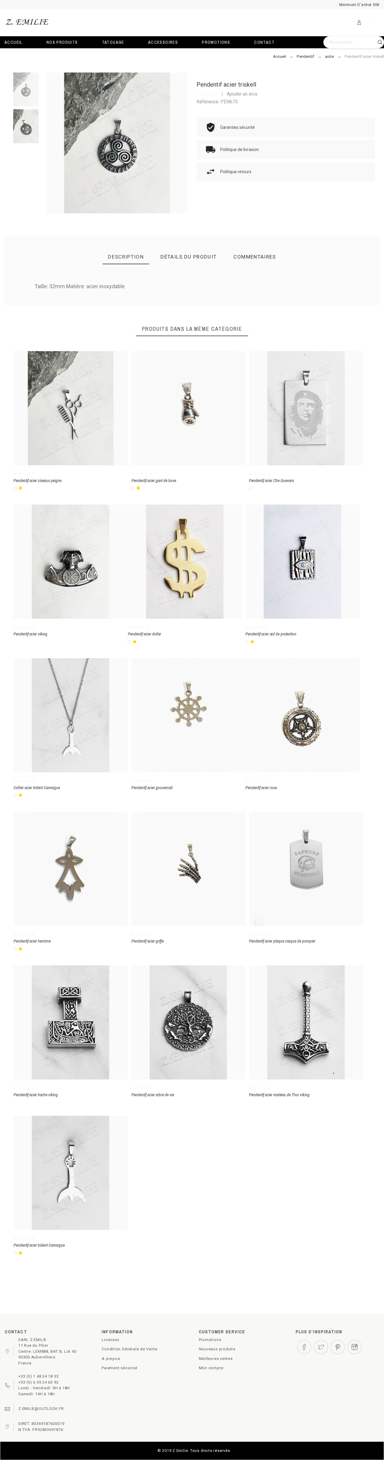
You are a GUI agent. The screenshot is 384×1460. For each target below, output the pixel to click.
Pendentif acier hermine (32, 941)
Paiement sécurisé (119, 1368)
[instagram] (354, 1347)
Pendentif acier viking (30, 634)
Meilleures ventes (216, 1358)
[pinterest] (338, 1347)
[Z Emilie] (27, 22)
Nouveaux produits (217, 1349)
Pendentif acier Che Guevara (271, 480)
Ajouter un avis (242, 94)
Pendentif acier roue (261, 787)
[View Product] (80, 408)
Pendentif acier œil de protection (270, 634)
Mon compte (211, 1368)
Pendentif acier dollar (144, 634)
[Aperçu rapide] (62, 408)
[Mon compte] (359, 22)
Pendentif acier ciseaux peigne (38, 480)
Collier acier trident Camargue (37, 787)
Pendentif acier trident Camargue (39, 1245)
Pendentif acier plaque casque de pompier (282, 941)
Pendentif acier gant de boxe (153, 480)
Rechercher (376, 42)
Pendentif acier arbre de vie (152, 1094)
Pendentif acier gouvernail (151, 787)
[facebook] (304, 1347)
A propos (111, 1358)
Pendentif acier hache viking (36, 1094)
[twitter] (321, 1347)
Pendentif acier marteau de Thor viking (279, 1094)
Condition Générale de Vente (129, 1349)
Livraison (110, 1339)
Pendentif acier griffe (147, 941)
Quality (209, 304)
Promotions (210, 1339)
